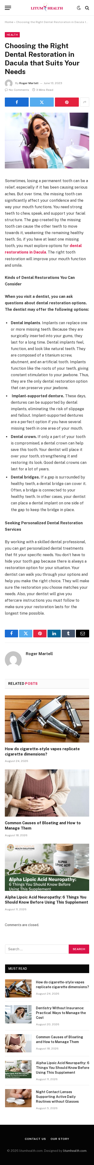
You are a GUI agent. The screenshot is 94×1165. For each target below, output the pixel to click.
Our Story (60, 1139)
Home (9, 22)
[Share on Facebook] (17, 102)
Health (12, 34)
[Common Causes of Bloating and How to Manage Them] (47, 793)
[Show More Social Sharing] (84, 102)
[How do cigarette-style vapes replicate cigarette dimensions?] (47, 719)
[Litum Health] (47, 8)
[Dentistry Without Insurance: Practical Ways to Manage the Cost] (18, 1014)
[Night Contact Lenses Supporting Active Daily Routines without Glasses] (18, 1098)
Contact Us (35, 1139)
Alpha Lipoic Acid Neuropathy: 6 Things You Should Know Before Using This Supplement (62, 1067)
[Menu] (8, 7)
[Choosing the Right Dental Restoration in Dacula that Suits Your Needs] (47, 167)
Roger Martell (29, 83)
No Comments (19, 90)
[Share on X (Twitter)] (42, 102)
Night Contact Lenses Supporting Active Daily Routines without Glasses (57, 1096)
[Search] (86, 7)
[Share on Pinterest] (67, 102)
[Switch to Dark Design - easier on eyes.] (79, 8)
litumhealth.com (75, 1151)
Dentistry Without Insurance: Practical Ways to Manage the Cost (61, 1013)
